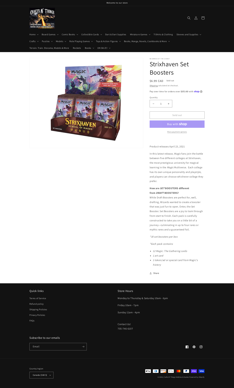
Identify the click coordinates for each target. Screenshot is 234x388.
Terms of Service (37, 298)
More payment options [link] (177, 132)
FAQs (31, 320)
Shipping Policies (38, 309)
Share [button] (156, 273)
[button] (34, 34)
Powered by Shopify (197, 377)
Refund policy (36, 303)
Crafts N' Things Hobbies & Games (176, 377)
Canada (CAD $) (40, 375)
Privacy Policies (37, 315)
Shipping (154, 85)
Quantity (154, 97)
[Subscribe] (83, 346)
